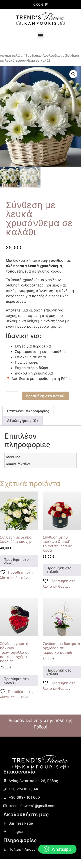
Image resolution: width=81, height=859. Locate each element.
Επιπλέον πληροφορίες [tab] (28, 411)
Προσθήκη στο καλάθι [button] (16, 561)
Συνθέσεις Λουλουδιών (43, 56)
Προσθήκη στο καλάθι (45, 396)
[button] (40, 35)
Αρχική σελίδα (11, 56)
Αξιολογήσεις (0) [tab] (22, 420)
